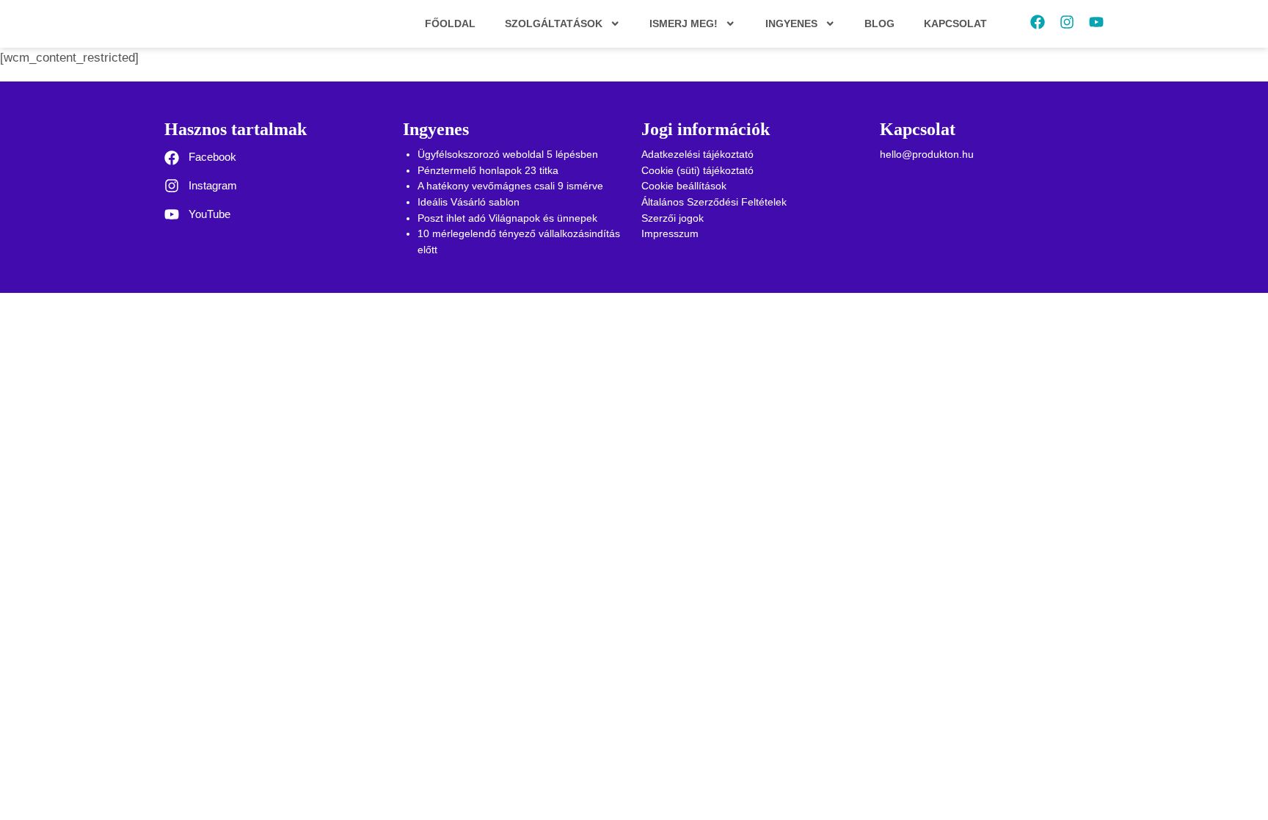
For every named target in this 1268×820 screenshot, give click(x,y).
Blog (879, 23)
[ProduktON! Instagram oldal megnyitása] (1067, 22)
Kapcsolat (955, 23)
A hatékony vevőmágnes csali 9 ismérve (510, 186)
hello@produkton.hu (927, 154)
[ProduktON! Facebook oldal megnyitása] (1037, 22)
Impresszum (670, 233)
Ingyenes (791, 23)
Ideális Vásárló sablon (469, 202)
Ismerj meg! (683, 23)
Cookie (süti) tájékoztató (697, 170)
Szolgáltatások (553, 23)
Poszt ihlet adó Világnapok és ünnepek (507, 218)
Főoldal (450, 23)
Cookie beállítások (683, 186)
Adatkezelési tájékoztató (697, 154)
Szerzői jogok (672, 218)
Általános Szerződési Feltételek (714, 202)
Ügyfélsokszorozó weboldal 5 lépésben (508, 154)
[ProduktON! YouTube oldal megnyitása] (1096, 22)
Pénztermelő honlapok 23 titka (488, 170)
